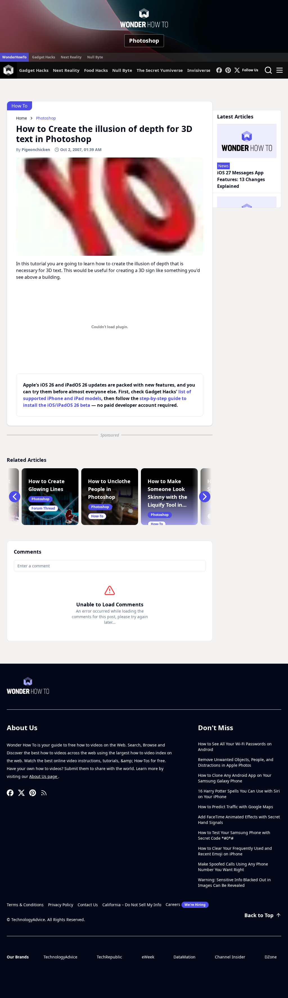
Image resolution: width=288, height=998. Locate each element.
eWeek (148, 957)
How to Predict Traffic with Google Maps (235, 806)
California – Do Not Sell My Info (131, 904)
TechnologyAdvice (60, 957)
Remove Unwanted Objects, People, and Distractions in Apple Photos (235, 762)
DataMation (184, 957)
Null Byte (95, 57)
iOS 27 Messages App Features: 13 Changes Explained (241, 179)
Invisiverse (199, 70)
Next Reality (71, 57)
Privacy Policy (60, 904)
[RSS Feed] (43, 792)
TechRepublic (109, 957)
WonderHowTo (14, 57)
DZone (271, 957)
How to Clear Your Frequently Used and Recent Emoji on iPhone (235, 851)
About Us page (43, 776)
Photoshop (144, 40)
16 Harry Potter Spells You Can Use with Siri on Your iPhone (239, 793)
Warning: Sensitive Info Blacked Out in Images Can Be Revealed (234, 882)
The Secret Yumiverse (160, 70)
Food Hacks (96, 70)
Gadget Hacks (43, 57)
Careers (186, 904)
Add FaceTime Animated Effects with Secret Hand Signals (239, 819)
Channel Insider (230, 957)
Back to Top (258, 915)
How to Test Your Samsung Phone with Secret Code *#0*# (234, 835)
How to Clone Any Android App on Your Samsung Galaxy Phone (234, 778)
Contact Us (88, 904)
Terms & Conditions (25, 904)
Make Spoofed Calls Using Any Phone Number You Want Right (233, 866)
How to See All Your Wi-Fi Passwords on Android (235, 746)
